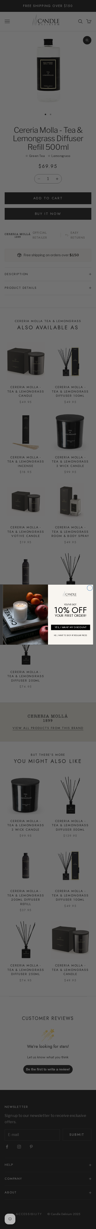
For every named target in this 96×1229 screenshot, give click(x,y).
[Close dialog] (90, 587)
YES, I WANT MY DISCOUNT (70, 627)
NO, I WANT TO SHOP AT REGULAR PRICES (70, 635)
